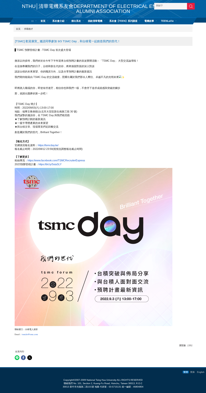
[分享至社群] (17, 358)
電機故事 (149, 21)
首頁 (43, 21)
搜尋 (191, 6)
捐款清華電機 (95, 21)
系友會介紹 (58, 21)
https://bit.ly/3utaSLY (50, 164)
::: (32, 21)
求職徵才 (28, 29)
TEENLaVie (167, 21)
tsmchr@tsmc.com (30, 334)
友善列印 (19, 351)
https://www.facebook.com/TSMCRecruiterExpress (56, 160)
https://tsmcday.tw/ (48, 145)
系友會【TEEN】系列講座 (123, 21)
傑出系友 (76, 21)
